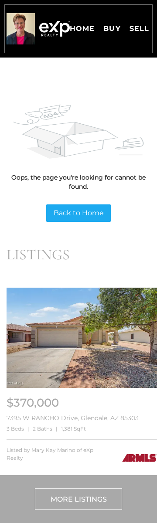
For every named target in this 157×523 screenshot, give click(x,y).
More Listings (79, 499)
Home (82, 28)
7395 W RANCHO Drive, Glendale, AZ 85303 (73, 418)
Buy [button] (111, 28)
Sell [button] (139, 28)
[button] (21, 28)
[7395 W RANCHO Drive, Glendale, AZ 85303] (82, 386)
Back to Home (79, 213)
